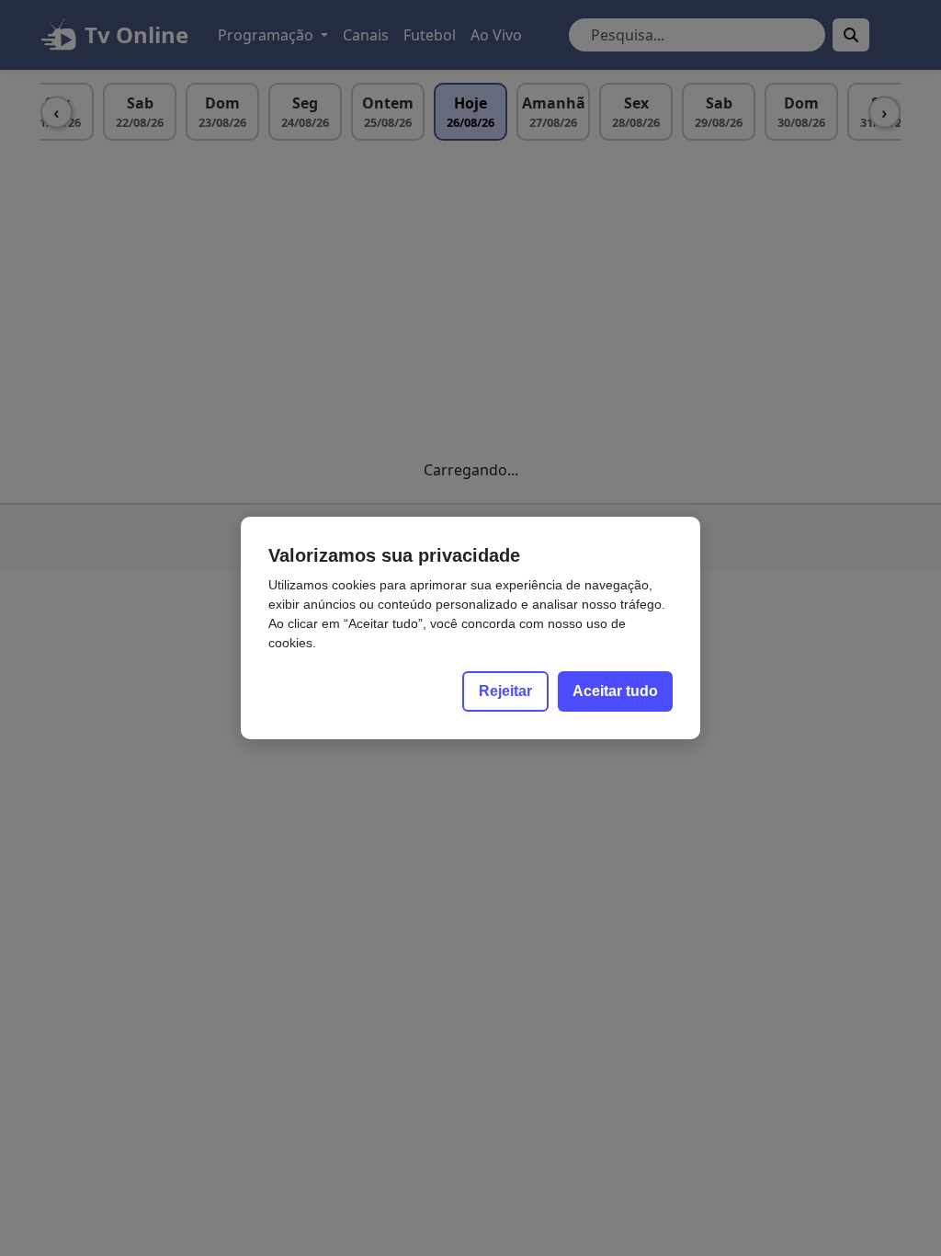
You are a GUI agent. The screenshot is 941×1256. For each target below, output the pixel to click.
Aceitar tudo (615, 691)
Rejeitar (505, 691)
